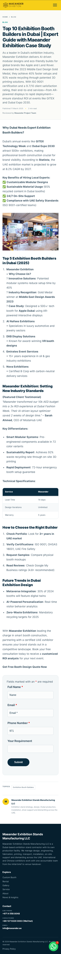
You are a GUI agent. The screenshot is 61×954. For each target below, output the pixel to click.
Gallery (6, 885)
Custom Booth (9, 877)
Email (12, 705)
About (5, 893)
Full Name (15, 687)
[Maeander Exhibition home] (13, 5)
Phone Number (19, 723)
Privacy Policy (9, 949)
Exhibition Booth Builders (23, 787)
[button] (53, 946)
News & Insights (10, 897)
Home (5, 17)
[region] (30, 503)
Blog (13, 17)
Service (6, 889)
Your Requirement (20, 741)
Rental (6, 881)
